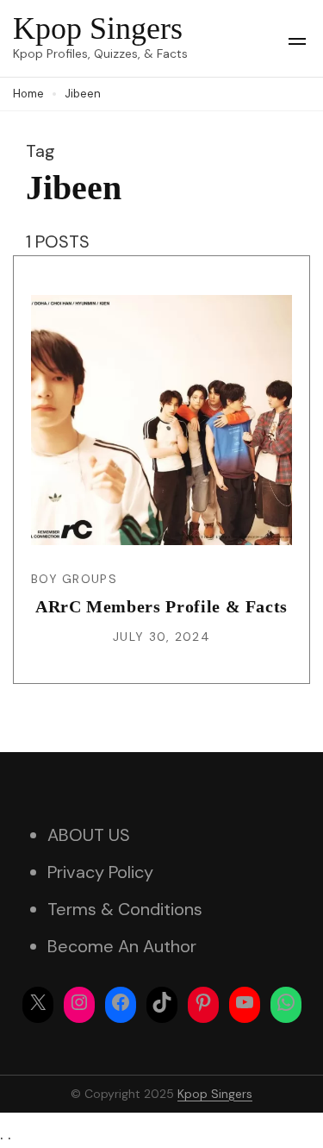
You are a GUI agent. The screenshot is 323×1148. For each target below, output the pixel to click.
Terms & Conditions (124, 909)
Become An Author (121, 946)
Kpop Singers (98, 28)
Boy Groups (74, 579)
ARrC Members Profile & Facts (161, 606)
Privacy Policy (100, 872)
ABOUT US (88, 835)
